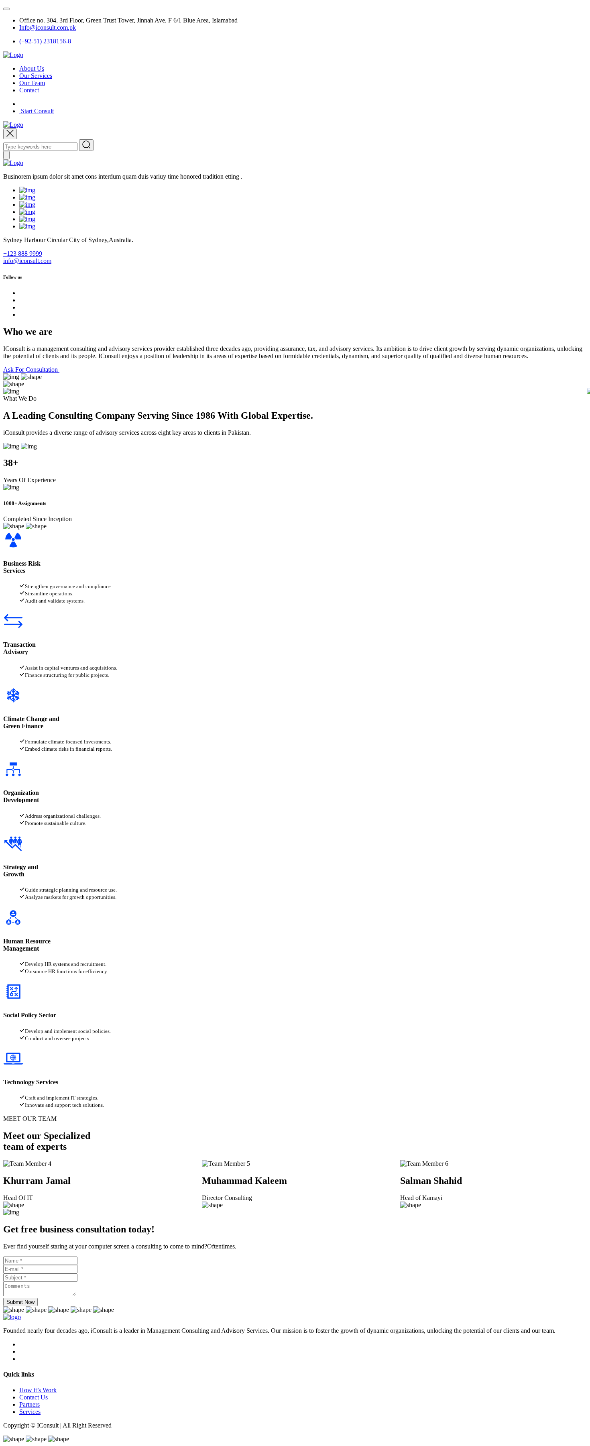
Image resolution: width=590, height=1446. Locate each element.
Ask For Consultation (31, 369)
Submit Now (20, 1302)
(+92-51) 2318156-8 (45, 41)
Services (30, 1411)
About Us (31, 68)
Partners (29, 1404)
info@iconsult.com (27, 260)
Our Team (32, 82)
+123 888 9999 (22, 253)
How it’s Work (38, 1390)
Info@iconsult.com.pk (47, 27)
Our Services (35, 75)
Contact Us (33, 1397)
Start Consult (36, 111)
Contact (29, 90)
